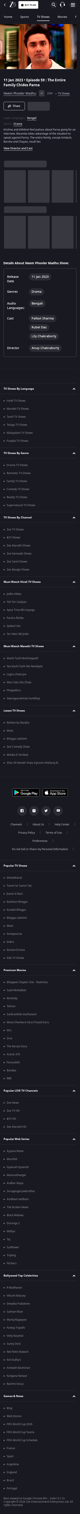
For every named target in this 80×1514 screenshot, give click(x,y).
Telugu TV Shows (17, 425)
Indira (10, 942)
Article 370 (13, 1054)
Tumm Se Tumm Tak (19, 886)
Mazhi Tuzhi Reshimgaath (22, 658)
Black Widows (15, 1215)
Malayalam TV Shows (20, 433)
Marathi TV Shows (18, 409)
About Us (49, 824)
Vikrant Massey (16, 1296)
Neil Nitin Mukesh (17, 1352)
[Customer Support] (62, 5)
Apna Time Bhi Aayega (21, 610)
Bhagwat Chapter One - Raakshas (27, 982)
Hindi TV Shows (16, 401)
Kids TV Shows (15, 958)
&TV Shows (13, 538)
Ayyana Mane (15, 1151)
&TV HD (11, 1119)
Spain (10, 1456)
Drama (18, 122)
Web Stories (14, 1416)
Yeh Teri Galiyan (16, 602)
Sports (24, 17)
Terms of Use (25, 841)
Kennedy (12, 998)
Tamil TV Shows (16, 417)
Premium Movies (15, 970)
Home (8, 17)
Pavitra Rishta (15, 618)
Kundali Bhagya (16, 910)
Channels (27, 824)
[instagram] (32, 811)
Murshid (12, 1159)
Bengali (31, 116)
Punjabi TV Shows (17, 441)
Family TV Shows (17, 481)
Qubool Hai (13, 626)
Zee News (13, 1103)
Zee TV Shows (15, 530)
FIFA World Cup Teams (20, 1432)
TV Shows (43, 17)
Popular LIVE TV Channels (21, 1090)
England (12, 1472)
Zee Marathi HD (16, 1127)
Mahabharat (14, 878)
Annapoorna (14, 934)
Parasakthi (13, 1062)
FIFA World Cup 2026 (19, 1424)
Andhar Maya (15, 1183)
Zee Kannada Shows (19, 554)
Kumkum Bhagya (17, 902)
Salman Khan (15, 1312)
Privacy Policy (51, 833)
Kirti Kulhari (14, 1360)
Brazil (10, 1480)
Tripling (11, 1255)
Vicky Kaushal (15, 1336)
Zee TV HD (13, 1111)
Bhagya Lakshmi (17, 739)
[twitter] (44, 811)
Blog (9, 1408)
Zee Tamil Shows (17, 562)
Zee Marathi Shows (18, 546)
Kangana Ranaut (17, 1376)
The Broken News (17, 1207)
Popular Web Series (16, 1139)
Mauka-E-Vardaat (17, 755)
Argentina (13, 1464)
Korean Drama (16, 950)
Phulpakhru (14, 690)
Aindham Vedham (18, 1199)
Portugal (12, 1488)
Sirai (9, 1038)
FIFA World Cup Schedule (22, 1440)
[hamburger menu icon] (72, 4)
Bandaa (11, 1070)
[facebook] (20, 811)
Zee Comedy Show (18, 747)
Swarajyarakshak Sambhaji (23, 698)
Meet (10, 731)
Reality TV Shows (17, 497)
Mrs (9, 1030)
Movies (62, 17)
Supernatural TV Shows (21, 505)
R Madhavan (14, 1288)
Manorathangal (16, 1175)
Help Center (24, 833)
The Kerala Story (17, 1046)
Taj (8, 1239)
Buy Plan (30, 5)
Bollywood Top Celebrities (21, 1275)
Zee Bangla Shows (18, 570)
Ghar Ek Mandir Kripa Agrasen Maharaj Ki (32, 763)
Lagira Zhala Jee (16, 674)
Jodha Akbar (14, 594)
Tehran (11, 1006)
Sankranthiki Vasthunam (22, 1014)
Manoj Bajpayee (17, 1320)
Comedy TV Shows (18, 489)
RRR (9, 1078)
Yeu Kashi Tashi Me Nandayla (25, 666)
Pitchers (12, 1263)
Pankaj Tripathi (16, 1328)
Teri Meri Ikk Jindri (18, 634)
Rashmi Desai (15, 1384)
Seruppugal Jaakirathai (21, 1191)
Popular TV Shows (15, 865)
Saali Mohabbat (16, 990)
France (11, 1448)
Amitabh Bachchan (18, 1368)
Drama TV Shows (17, 465)
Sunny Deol (14, 1344)
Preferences (52, 841)
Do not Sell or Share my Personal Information (38, 849)
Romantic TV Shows (19, 473)
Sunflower (13, 1247)
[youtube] (56, 811)
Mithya (11, 1231)
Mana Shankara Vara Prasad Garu (28, 1022)
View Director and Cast (18, 146)
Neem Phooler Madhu (20, 91)
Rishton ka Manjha (18, 723)
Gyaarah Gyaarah (18, 1167)
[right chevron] (9, 184)
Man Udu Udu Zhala (19, 682)
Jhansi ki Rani (15, 894)
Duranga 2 (13, 1223)
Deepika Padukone (18, 1304)
